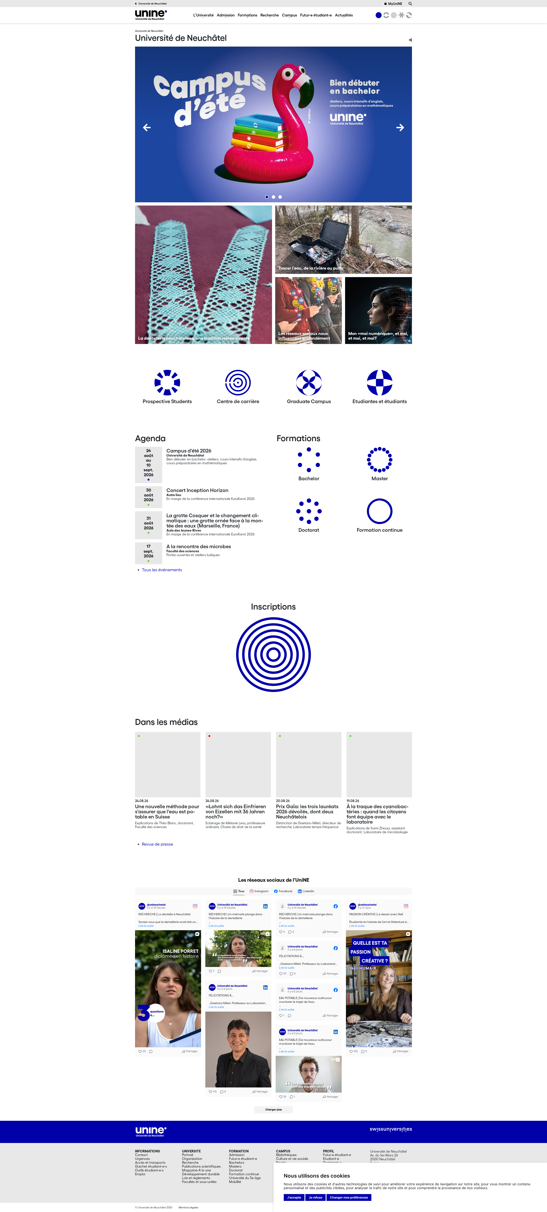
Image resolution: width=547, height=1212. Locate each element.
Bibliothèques (286, 1155)
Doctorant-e (332, 1162)
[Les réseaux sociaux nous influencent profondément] (308, 310)
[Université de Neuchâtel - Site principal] (151, 1131)
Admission (226, 15)
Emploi (140, 1174)
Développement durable (201, 1174)
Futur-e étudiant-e (316, 15)
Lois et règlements (196, 1178)
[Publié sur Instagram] (195, 906)
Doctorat (236, 1170)
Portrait (187, 1155)
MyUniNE (395, 4)
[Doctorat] (309, 512)
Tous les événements (162, 569)
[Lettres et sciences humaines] (385, 15)
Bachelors (236, 1162)
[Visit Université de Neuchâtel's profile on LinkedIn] (213, 906)
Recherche (269, 15)
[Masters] (380, 461)
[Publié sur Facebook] (335, 906)
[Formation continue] (380, 512)
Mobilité (235, 1182)
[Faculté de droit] (400, 15)
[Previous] (146, 127)
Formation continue (244, 1174)
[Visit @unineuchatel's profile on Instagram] (142, 906)
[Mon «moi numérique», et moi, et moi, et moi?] (378, 310)
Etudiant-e (331, 1159)
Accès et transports (150, 1162)
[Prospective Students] (167, 384)
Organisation (192, 1159)
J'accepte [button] (294, 1197)
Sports (281, 1162)
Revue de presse (157, 844)
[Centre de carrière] (238, 384)
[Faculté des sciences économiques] (408, 15)
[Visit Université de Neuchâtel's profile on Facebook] (283, 906)
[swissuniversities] (391, 1129)
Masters (235, 1166)
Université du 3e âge (245, 1178)
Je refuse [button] (315, 1197)
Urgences (142, 1159)
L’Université (203, 15)
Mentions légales (188, 1207)
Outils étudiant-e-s (149, 1170)
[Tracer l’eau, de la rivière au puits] (343, 240)
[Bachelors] (309, 461)
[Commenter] (149, 1051)
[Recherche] (410, 4)
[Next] (400, 127)
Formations (247, 15)
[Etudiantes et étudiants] (380, 384)
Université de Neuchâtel (152, 3)
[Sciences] (393, 15)
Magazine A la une (196, 1170)
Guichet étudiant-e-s (151, 1166)
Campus (289, 15)
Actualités (344, 15)
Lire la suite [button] (146, 925)
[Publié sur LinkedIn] (265, 906)
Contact (141, 1155)
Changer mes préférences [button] (349, 1197)
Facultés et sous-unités (199, 1182)
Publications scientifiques (201, 1166)
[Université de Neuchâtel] (151, 15)
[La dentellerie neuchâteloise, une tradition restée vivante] (203, 275)
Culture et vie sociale (292, 1159)
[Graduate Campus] (309, 384)
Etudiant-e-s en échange (272, 647)
